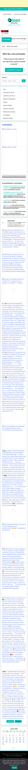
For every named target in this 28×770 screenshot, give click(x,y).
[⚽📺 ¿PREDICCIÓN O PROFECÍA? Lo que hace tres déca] (14, 486)
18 (6, 739)
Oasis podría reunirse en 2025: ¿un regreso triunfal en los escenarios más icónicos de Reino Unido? (14, 206)
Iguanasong (6, 200)
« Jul (13, 748)
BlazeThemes (18, 755)
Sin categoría (6, 115)
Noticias (5, 102)
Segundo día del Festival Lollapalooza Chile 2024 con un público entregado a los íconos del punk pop (14, 195)
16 (23, 737)
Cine (4, 89)
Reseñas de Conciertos (9, 111)
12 (10, 737)
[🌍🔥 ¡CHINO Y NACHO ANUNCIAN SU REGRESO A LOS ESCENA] (14, 462)
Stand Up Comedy (8, 118)
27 (13, 742)
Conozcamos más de (8, 92)
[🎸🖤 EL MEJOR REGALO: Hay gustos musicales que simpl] (14, 388)
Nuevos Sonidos (7, 105)
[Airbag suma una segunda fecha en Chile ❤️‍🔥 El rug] (14, 241)
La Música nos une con (9, 95)
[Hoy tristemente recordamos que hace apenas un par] (14, 413)
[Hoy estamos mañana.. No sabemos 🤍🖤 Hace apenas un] (14, 609)
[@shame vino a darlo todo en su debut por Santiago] (14, 511)
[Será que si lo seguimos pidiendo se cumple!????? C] (14, 290)
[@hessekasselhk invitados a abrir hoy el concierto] (14, 535)
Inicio (4, 758)
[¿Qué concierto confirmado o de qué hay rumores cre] (14, 633)
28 (16, 742)
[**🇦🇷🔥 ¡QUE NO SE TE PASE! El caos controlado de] (14, 363)
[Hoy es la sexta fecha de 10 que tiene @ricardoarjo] (14, 584)
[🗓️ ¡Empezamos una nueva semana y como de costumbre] (14, 560)
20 (13, 739)
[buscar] (24, 80)
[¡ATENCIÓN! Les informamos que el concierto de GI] (14, 265)
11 (6, 737)
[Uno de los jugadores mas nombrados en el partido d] (14, 437)
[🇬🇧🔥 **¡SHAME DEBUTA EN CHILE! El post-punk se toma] (14, 682)
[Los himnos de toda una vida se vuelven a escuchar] (14, 658)
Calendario (7, 124)
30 (23, 742)
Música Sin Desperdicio (9, 99)
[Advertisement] (13, 3)
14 (16, 737)
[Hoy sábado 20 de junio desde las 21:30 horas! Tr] (14, 339)
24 (3, 742)
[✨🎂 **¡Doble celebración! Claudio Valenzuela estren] (14, 707)
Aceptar (14, 767)
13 (13, 737)
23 (23, 739)
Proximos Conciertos (8, 108)
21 (16, 739)
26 (10, 742)
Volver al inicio (14, 70)
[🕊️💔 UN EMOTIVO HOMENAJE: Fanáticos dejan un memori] (14, 314)
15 (20, 737)
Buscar (4, 77)
